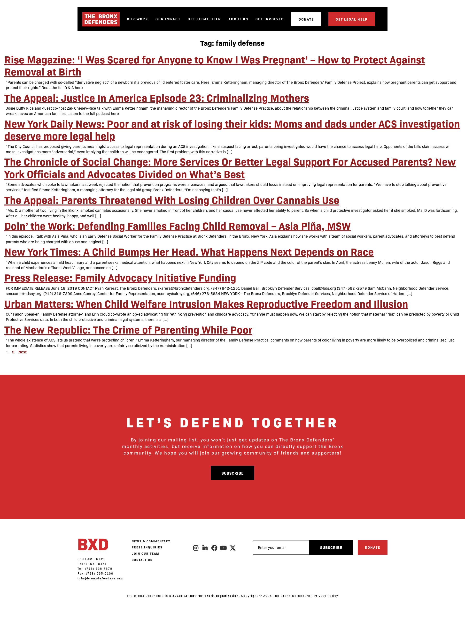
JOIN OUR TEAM (145, 553)
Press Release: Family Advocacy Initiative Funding (120, 277)
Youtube (223, 548)
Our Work (137, 19)
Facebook (214, 548)
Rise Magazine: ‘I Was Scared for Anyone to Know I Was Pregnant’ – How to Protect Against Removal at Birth (214, 65)
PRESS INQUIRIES (147, 547)
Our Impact (167, 19)
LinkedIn (205, 548)
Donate (306, 19)
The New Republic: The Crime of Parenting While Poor (128, 329)
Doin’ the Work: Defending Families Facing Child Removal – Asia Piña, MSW (177, 225)
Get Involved (270, 19)
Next (22, 351)
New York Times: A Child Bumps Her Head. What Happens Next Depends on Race (189, 251)
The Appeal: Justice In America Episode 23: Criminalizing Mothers (156, 97)
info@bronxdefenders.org (100, 578)
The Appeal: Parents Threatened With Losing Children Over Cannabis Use (171, 199)
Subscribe (233, 473)
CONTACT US (142, 560)
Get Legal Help (204, 19)
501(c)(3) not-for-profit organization (205, 596)
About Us (238, 19)
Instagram (196, 548)
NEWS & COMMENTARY (151, 541)
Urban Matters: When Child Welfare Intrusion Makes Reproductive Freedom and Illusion (206, 303)
